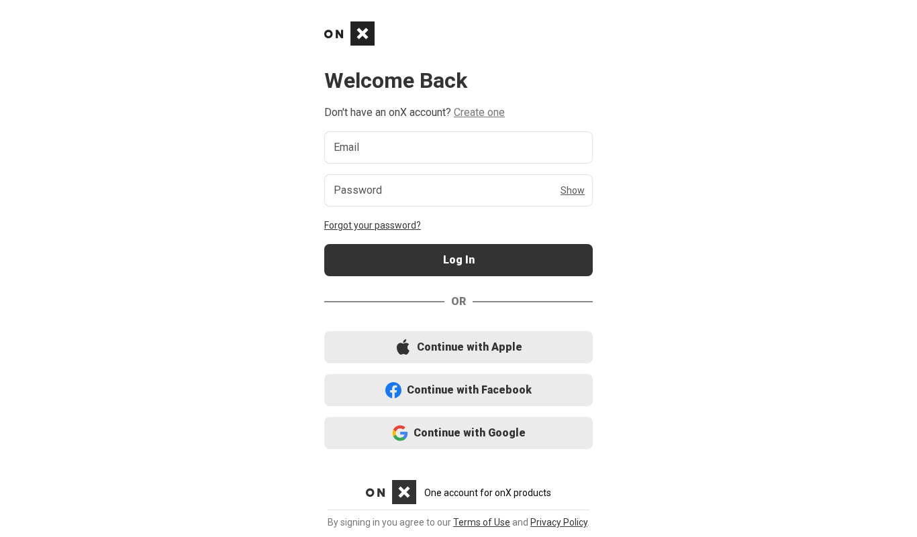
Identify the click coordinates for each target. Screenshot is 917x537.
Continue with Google (459, 433)
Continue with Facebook (458, 390)
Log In (458, 260)
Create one (479, 112)
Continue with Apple (458, 348)
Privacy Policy (558, 522)
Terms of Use (481, 522)
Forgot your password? (372, 225)
